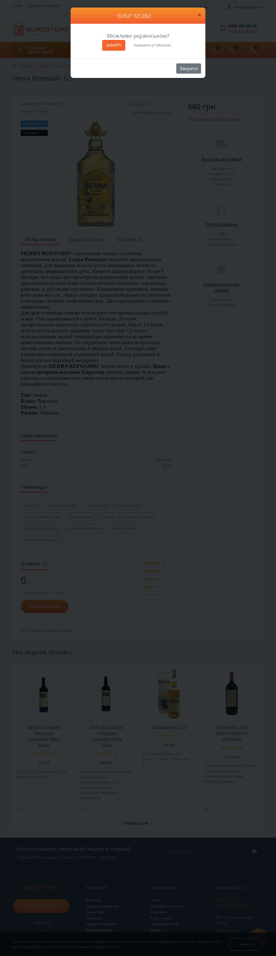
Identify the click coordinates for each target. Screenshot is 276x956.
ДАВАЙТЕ (113, 45)
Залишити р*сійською (152, 45)
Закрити (189, 68)
